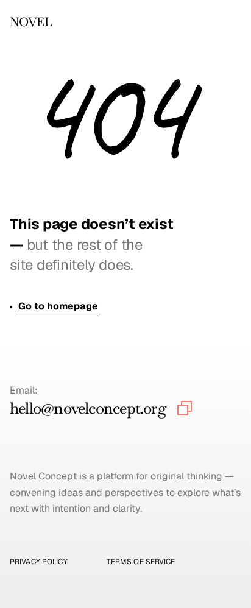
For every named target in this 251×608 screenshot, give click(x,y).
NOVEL (31, 22)
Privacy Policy (39, 562)
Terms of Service (141, 562)
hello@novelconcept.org (88, 408)
